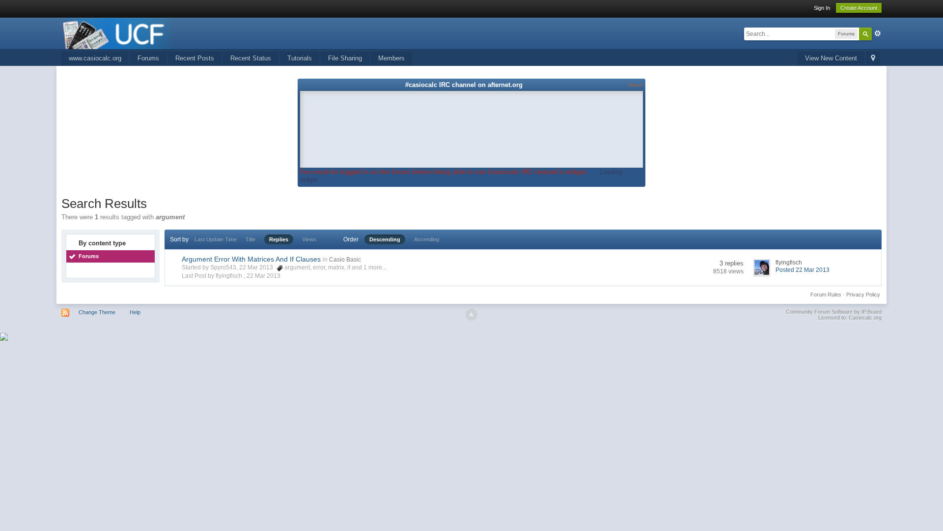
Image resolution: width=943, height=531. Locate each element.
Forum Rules (825, 294)
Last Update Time (215, 239)
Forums (148, 58)
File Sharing (345, 58)
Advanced (878, 33)
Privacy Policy (863, 294)
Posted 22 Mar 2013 (803, 269)
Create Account (858, 8)
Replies (278, 239)
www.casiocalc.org (95, 58)
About (635, 85)
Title (250, 239)
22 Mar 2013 (263, 275)
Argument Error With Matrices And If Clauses (251, 259)
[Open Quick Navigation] (873, 59)
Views (309, 239)
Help (135, 312)
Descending (384, 239)
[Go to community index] (118, 32)
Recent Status (250, 58)
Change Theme (97, 312)
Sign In (822, 8)
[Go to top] (471, 315)
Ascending (426, 239)
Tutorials (299, 58)
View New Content (831, 58)
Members (391, 58)
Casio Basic (345, 259)
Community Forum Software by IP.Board (834, 312)
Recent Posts (194, 58)
